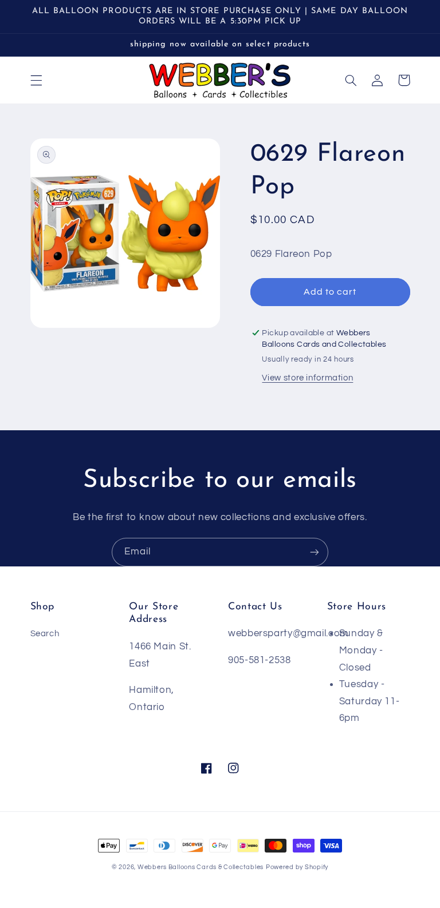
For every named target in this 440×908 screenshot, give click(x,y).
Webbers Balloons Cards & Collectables (201, 867)
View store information (307, 378)
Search (45, 633)
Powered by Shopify (297, 867)
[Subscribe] (314, 552)
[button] (36, 80)
